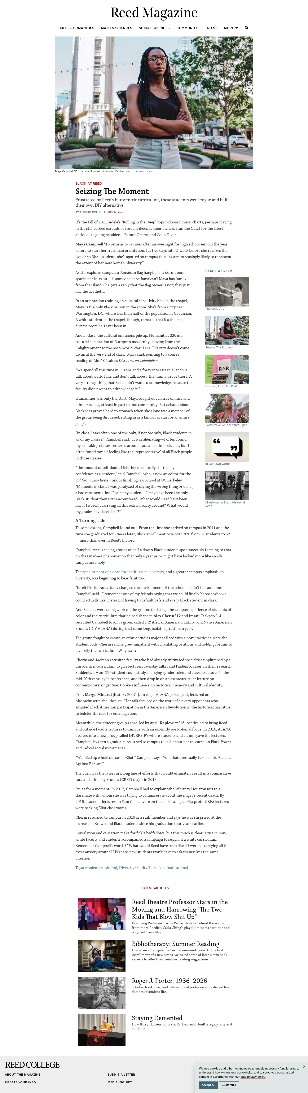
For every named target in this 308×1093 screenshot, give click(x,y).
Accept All (209, 1085)
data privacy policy (253, 1076)
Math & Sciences (116, 28)
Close (305, 1070)
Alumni (111, 867)
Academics (94, 867)
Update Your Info (20, 1082)
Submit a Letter (121, 1074)
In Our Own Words (217, 464)
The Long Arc (214, 308)
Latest (211, 28)
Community (187, 28)
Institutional (177, 867)
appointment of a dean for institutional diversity (123, 571)
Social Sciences (154, 28)
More (229, 28)
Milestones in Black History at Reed (225, 504)
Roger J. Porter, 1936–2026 (169, 981)
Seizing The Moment (219, 347)
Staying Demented (157, 1018)
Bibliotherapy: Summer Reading (175, 944)
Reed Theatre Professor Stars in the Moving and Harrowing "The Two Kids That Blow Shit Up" (180, 909)
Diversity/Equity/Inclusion (142, 867)
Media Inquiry (120, 1082)
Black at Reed (88, 183)
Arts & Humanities (77, 28)
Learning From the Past (221, 386)
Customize (229, 1085)
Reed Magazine (154, 14)
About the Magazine (22, 1074)
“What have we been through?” (226, 425)
